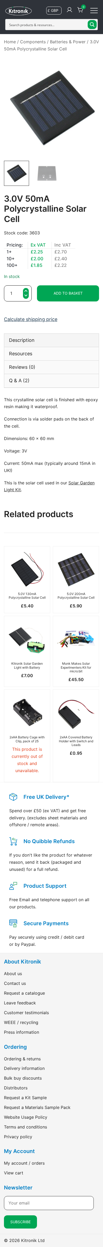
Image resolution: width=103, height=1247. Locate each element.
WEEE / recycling (21, 1022)
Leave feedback (20, 1002)
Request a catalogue (24, 993)
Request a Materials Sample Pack (37, 1107)
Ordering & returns (22, 1058)
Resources (20, 353)
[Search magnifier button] (92, 24)
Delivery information (24, 1068)
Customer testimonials (26, 1012)
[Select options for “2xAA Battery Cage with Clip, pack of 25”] (27, 723)
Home (10, 41)
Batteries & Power (68, 41)
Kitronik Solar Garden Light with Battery (27, 665)
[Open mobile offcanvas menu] (94, 10)
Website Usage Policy (25, 1117)
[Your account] (69, 10)
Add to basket (68, 293)
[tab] (51, 340)
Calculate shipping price (30, 319)
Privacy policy (18, 1136)
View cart (13, 1172)
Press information (21, 1032)
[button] (26, 296)
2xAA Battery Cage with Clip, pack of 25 (27, 739)
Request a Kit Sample (25, 1097)
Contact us (15, 983)
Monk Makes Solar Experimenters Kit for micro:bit (76, 667)
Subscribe (20, 1222)
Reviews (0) (22, 367)
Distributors (15, 1087)
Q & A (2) (19, 380)
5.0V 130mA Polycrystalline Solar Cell (27, 595)
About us (13, 973)
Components (33, 41)
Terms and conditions (25, 1127)
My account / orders (24, 1163)
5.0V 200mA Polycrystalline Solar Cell (76, 595)
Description (22, 340)
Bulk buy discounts (23, 1078)
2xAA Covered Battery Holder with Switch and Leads (76, 741)
